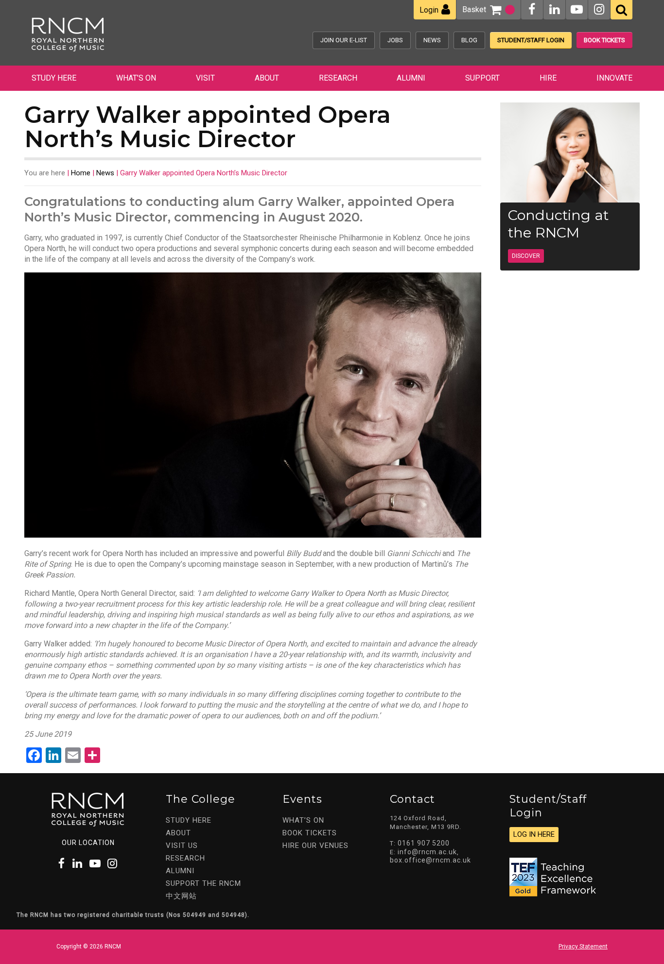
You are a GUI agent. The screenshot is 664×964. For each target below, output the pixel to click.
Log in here (534, 834)
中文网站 (181, 896)
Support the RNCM (203, 883)
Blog (469, 40)
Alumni (411, 78)
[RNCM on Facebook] (531, 9)
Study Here (54, 78)
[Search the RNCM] (621, 9)
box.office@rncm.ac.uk (430, 860)
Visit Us (182, 845)
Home (80, 173)
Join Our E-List (343, 40)
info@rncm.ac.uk (427, 852)
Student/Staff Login (530, 40)
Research (338, 78)
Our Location (88, 842)
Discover (526, 256)
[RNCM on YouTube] (577, 9)
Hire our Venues (315, 845)
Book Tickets (604, 40)
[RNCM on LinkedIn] (554, 9)
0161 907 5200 (424, 843)
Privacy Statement (583, 946)
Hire (548, 78)
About (267, 78)
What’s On (136, 78)
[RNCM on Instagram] (599, 9)
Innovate (614, 78)
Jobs (395, 40)
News (432, 40)
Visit (205, 78)
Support (482, 78)
